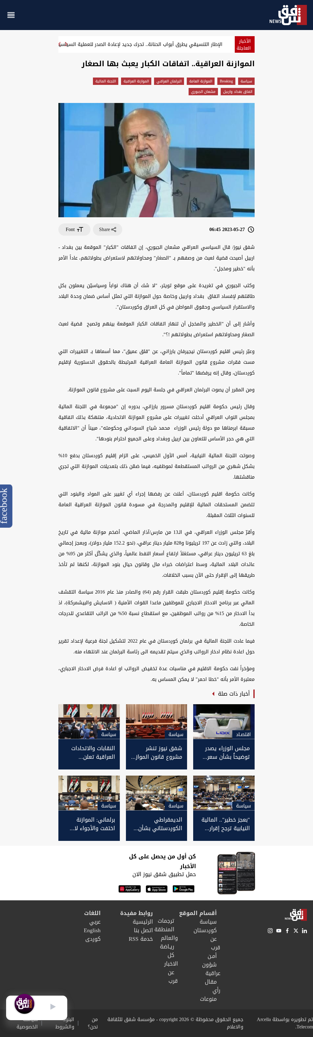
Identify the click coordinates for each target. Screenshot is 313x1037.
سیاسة (246, 81)
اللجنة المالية (105, 81)
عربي (95, 922)
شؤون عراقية (211, 968)
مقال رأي (212, 986)
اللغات (92, 913)
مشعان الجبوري (203, 91)
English (92, 930)
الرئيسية (143, 922)
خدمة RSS (141, 939)
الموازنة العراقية (136, 81)
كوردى (93, 939)
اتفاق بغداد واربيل (237, 91)
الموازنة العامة (200, 81)
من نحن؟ (93, 1023)
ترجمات (166, 921)
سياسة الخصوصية (27, 1023)
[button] (59, 47)
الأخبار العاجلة (244, 44)
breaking (226, 81)
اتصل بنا (143, 930)
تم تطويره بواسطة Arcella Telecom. (285, 1023)
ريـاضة (167, 946)
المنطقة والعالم (166, 933)
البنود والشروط (64, 1023)
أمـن (212, 956)
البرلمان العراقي (169, 81)
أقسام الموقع (198, 913)
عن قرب (215, 943)
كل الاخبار (171, 959)
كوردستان (205, 930)
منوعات (208, 999)
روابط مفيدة (136, 913)
